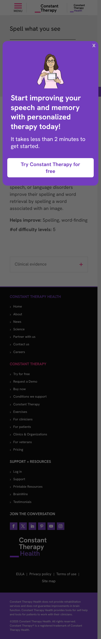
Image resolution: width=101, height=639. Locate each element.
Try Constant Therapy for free (50, 168)
